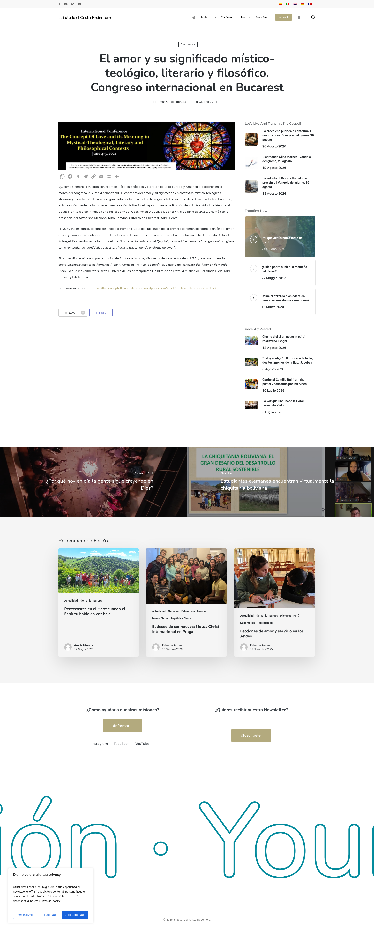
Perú (296, 615)
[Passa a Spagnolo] (280, 4)
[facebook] (59, 4)
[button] (122, 725)
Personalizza (25, 915)
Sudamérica (247, 622)
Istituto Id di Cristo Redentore (84, 17)
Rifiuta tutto (48, 915)
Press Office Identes (171, 102)
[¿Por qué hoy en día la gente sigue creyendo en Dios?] (93, 482)
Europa (98, 600)
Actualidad (71, 600)
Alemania (188, 44)
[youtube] (66, 4)
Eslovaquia (188, 611)
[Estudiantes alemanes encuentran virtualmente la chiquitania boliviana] (280, 482)
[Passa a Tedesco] (302, 4)
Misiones (285, 615)
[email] (79, 4)
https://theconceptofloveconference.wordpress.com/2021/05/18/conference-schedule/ (154, 288)
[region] (51, 895)
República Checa (181, 618)
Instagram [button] (99, 744)
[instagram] (72, 4)
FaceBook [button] (122, 744)
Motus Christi (160, 618)
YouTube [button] (142, 744)
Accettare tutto (75, 915)
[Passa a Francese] (310, 4)
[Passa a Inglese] (295, 4)
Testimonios (265, 622)
